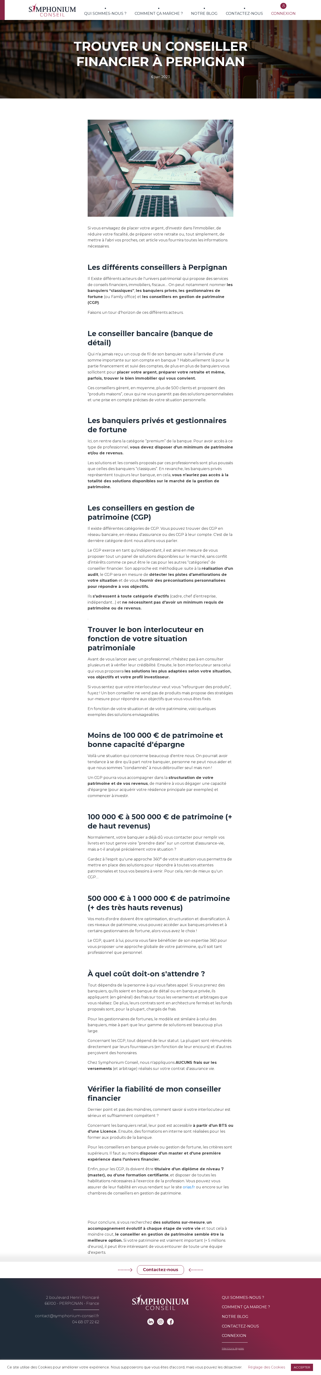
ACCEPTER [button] (302, 1367)
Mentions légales (233, 1348)
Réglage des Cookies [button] (266, 1367)
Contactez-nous (244, 13)
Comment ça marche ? (159, 13)
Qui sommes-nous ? (105, 13)
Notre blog (204, 13)
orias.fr (189, 1187)
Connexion (283, 13)
